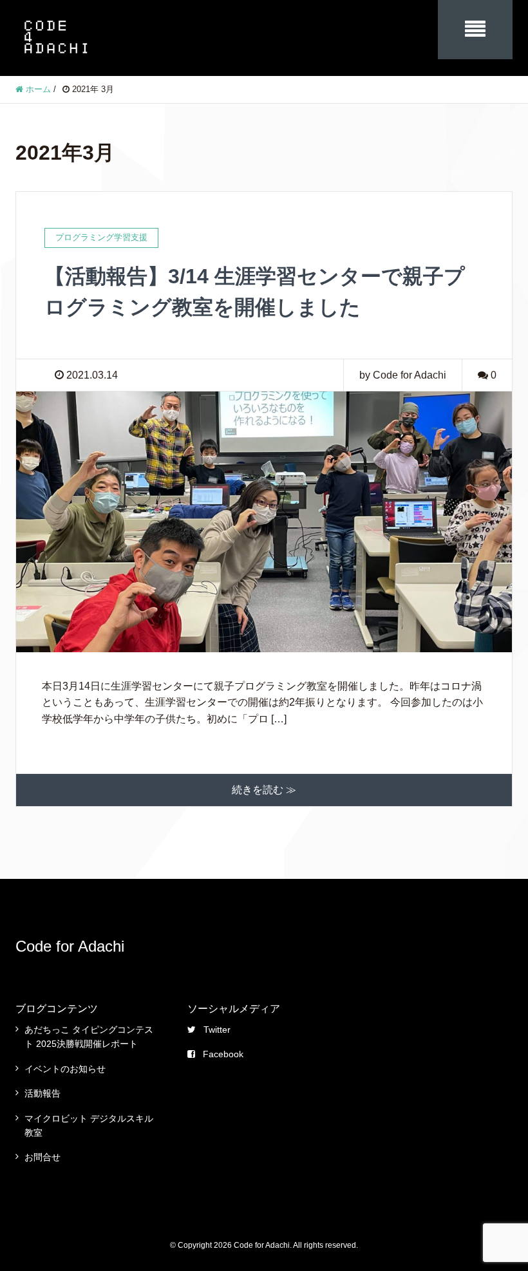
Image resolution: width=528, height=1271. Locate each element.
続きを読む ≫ (264, 789)
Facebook (223, 1054)
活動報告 (42, 1093)
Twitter (217, 1029)
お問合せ (42, 1157)
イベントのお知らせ (65, 1069)
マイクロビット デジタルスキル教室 (88, 1125)
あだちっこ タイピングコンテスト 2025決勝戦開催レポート (88, 1036)
